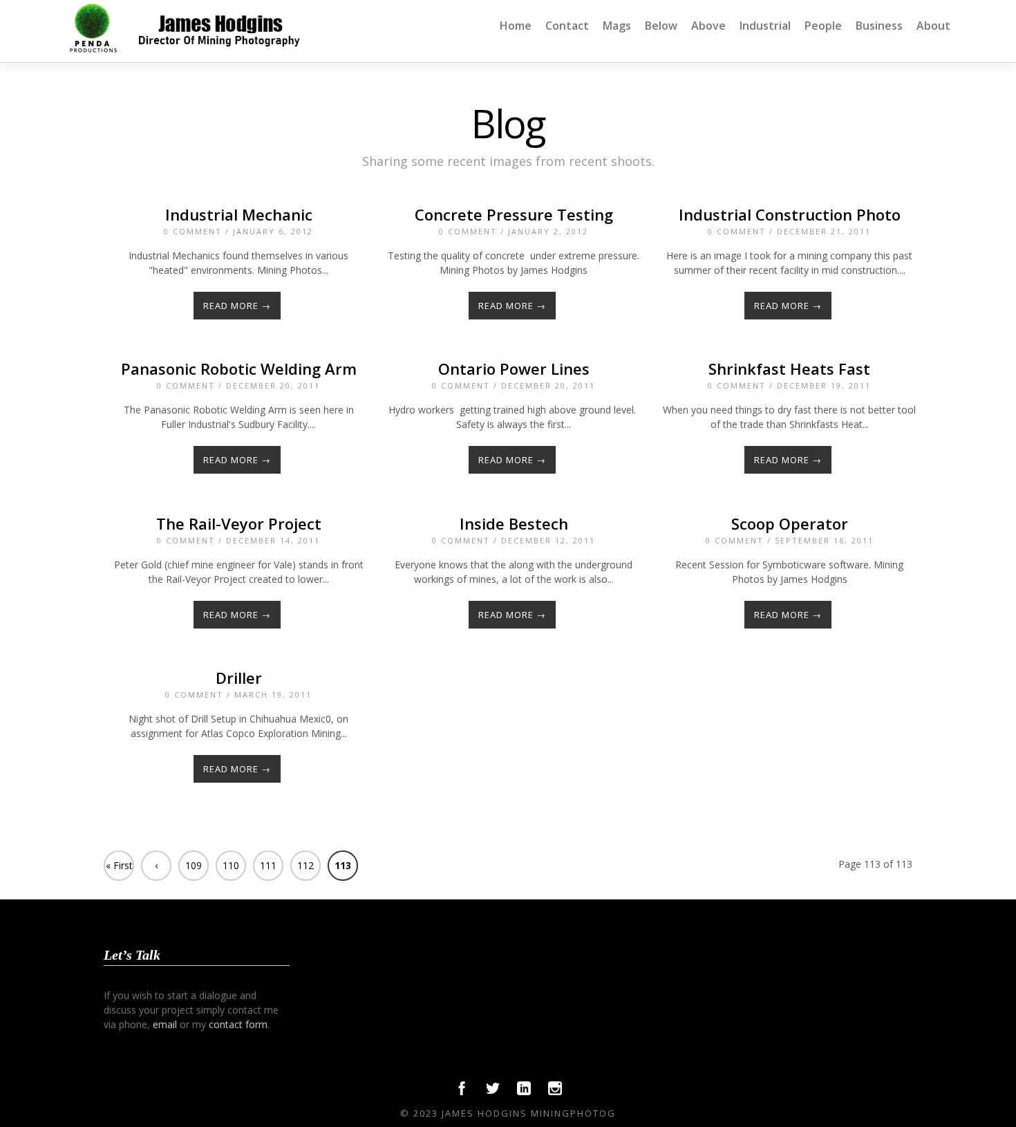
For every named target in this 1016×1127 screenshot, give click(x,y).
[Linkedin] (524, 1092)
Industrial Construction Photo (790, 214)
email (165, 1024)
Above (708, 25)
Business (879, 25)
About (933, 25)
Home (515, 25)
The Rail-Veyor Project (238, 523)
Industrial (765, 25)
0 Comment (193, 231)
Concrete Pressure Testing (514, 214)
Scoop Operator (789, 523)
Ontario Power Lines (514, 368)
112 (305, 865)
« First (119, 865)
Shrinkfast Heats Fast (789, 368)
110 (231, 865)
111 (268, 865)
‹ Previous (156, 870)
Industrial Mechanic (238, 214)
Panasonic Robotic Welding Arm (239, 368)
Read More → (237, 305)
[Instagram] (555, 1092)
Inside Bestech (514, 523)
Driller (239, 677)
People (823, 25)
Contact (567, 25)
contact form (238, 1024)
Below (661, 25)
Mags (617, 25)
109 (193, 865)
